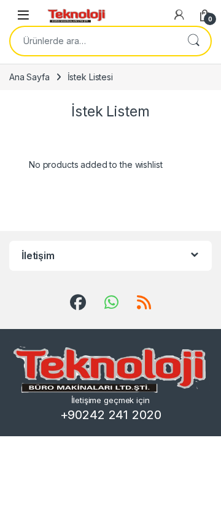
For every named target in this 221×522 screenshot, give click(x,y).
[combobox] (93, 41)
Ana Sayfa (29, 77)
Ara (193, 41)
